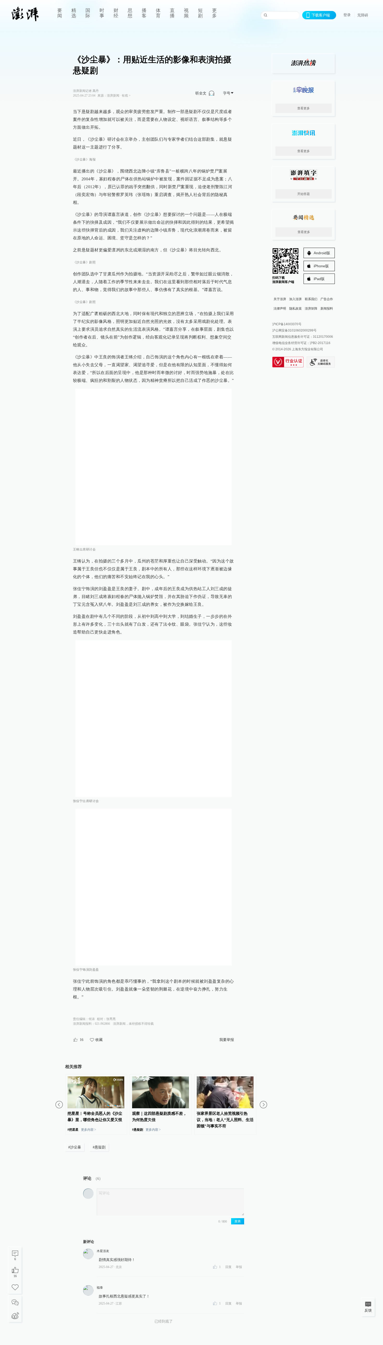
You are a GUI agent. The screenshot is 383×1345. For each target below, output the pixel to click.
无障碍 (362, 15)
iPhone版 (321, 266)
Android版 (322, 253)
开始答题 (303, 194)
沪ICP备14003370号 (286, 324)
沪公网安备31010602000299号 (294, 330)
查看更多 (303, 108)
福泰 (100, 1287)
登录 (347, 15)
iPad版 (319, 279)
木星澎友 (103, 1251)
